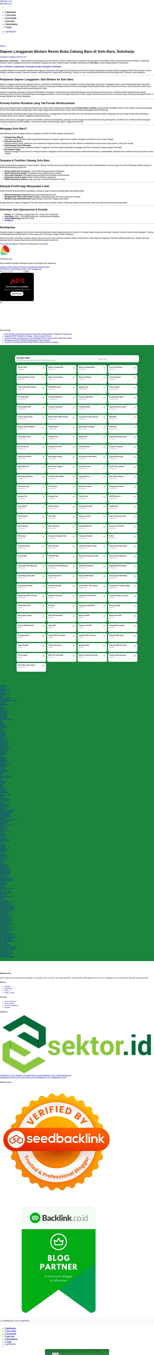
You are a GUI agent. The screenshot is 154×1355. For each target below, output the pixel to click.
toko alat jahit (3, 823)
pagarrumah (3, 753)
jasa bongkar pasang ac (6, 811)
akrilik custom (4, 749)
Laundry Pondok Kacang (7, 919)
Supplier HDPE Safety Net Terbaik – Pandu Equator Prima (28, 336)
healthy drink (3, 765)
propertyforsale (4, 856)
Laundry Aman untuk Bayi (7, 953)
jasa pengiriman (4, 704)
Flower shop (3, 738)
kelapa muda (3, 733)
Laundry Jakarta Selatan (6, 907)
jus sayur (2, 731)
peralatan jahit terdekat (6, 812)
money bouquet (4, 741)
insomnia (2, 783)
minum (2, 775)
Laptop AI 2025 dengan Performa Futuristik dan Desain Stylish (25, 267)
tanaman (2, 826)
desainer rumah (4, 864)
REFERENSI (12, 1339)
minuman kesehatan (5, 776)
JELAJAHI (11, 1331)
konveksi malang (4, 699)
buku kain (2, 687)
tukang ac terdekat (5, 804)
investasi (2, 852)
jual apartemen (4, 770)
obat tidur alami (4, 792)
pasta (1, 861)
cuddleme (2, 691)
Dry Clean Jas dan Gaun (7, 938)
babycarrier (3, 692)
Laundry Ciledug (4, 915)
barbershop (3, 701)
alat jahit (2, 818)
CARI (9, 27)
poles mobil (3, 884)
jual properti (3, 769)
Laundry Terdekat (5, 925)
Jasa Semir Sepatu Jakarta (7, 934)
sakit (1, 785)
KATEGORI (11, 1334)
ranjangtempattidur (5, 764)
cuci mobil (2, 882)
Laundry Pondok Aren (6, 910)
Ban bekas (3, 724)
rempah (2, 794)
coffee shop (3, 708)
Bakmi (1, 722)
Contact (7, 1007)
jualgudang (3, 854)
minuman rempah (4, 795)
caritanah (2, 846)
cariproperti (3, 844)
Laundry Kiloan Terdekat (6, 949)
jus (1, 779)
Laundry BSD (3, 913)
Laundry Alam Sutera (5, 921)
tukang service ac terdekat (7, 810)
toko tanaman (3, 714)
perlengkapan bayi (5, 689)
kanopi (2, 754)
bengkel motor (4, 712)
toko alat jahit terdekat (6, 825)
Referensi (3, 46)
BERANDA (11, 1328)
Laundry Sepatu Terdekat (7, 928)
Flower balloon (4, 743)
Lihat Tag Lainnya (7, 957)
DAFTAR (10, 1337)
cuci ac (2, 802)
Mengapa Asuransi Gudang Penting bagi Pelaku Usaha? (27, 340)
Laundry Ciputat (4, 914)
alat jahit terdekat (4, 814)
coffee (1, 707)
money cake (3, 745)
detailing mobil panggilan (6, 879)
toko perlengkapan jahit (6, 817)
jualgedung (3, 849)
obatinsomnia (3, 791)
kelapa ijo (2, 734)
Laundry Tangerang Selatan (7, 909)
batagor (2, 887)
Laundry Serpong (4, 922)
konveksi (2, 857)
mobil (1, 696)
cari (1, 842)
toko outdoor (3, 685)
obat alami (3, 789)
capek (1, 784)
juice (1, 729)
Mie (1, 723)
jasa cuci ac (3, 808)
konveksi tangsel (4, 859)
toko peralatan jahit (5, 821)
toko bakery (3, 834)
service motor (4, 711)
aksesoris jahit (4, 822)
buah (1, 780)
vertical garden (4, 827)
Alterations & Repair (5, 955)
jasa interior (3, 875)
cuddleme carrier (4, 693)
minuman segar (4, 777)
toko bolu (2, 835)
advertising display (5, 747)
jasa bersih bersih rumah (7, 902)
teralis (1, 756)
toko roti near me (4, 841)
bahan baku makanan (6, 719)
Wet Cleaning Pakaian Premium (8, 941)
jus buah (2, 730)
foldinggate (3, 762)
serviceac (2, 803)
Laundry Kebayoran (5, 911)
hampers (2, 863)
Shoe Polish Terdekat (6, 933)
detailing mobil (4, 883)
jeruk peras (3, 735)
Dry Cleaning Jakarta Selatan (8, 937)
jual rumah (3, 766)
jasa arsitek (3, 865)
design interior (4, 867)
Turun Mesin (3, 894)
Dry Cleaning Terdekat (6, 936)
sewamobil (3, 703)
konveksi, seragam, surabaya (8, 700)
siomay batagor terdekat (6, 888)
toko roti (2, 831)
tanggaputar (3, 757)
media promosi (4, 750)
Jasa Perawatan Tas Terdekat (8, 947)
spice (1, 796)
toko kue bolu (3, 838)
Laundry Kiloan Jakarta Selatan (8, 948)
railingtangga (3, 760)
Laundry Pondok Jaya (6, 917)
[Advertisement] (77, 26)
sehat (1, 773)
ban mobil (2, 726)
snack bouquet (4, 742)
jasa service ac (4, 807)
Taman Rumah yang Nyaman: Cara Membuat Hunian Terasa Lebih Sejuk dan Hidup (38, 338)
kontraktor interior (5, 873)
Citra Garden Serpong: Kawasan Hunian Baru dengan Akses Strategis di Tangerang (38, 334)
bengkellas (3, 752)
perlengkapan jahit (5, 815)
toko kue (2, 833)
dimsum (2, 860)
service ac (3, 899)
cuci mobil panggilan (5, 877)
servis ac (2, 898)
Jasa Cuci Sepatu (5, 929)
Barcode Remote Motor (6, 896)
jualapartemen (4, 850)
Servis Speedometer (5, 892)
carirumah (3, 845)
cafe (1, 720)
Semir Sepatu (3, 932)
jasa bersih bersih (5, 903)
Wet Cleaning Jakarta (6, 940)
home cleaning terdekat (6, 905)
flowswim (2, 695)
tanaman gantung (4, 830)
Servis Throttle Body (5, 891)
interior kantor (4, 876)
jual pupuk (3, 718)
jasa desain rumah (5, 868)
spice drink (3, 798)
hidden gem (3, 710)
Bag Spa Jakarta (4, 944)
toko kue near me (5, 840)
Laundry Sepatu (4, 926)
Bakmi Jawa (3, 737)
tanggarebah (3, 761)
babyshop (2, 688)
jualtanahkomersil (4, 848)
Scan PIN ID (3, 895)
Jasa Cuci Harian (4, 951)
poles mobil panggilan (6, 880)
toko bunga (3, 716)
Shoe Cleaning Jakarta (6, 930)
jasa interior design (5, 872)
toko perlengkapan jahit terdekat (8, 819)
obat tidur (2, 788)
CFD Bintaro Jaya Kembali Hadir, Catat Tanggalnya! (21, 269)
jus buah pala (3, 781)
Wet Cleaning (3, 942)
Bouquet (2, 739)
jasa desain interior (5, 869)
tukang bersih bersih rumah (7, 906)
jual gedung (3, 772)
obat (1, 787)
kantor (1, 706)
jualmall (2, 853)
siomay (2, 886)
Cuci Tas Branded (5, 945)
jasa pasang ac (4, 806)
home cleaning (4, 900)
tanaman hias (3, 715)
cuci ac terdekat (4, 800)
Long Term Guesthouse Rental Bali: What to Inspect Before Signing (31, 342)
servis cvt (2, 890)
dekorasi (2, 829)
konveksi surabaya (5, 697)
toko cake (2, 837)
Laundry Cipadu (4, 918)
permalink (44, 244)
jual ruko (2, 768)
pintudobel (3, 758)
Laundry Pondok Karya (6, 924)
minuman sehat (4, 727)
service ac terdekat (5, 799)
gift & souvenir (4, 746)
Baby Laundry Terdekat (6, 952)
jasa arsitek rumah (5, 871)
